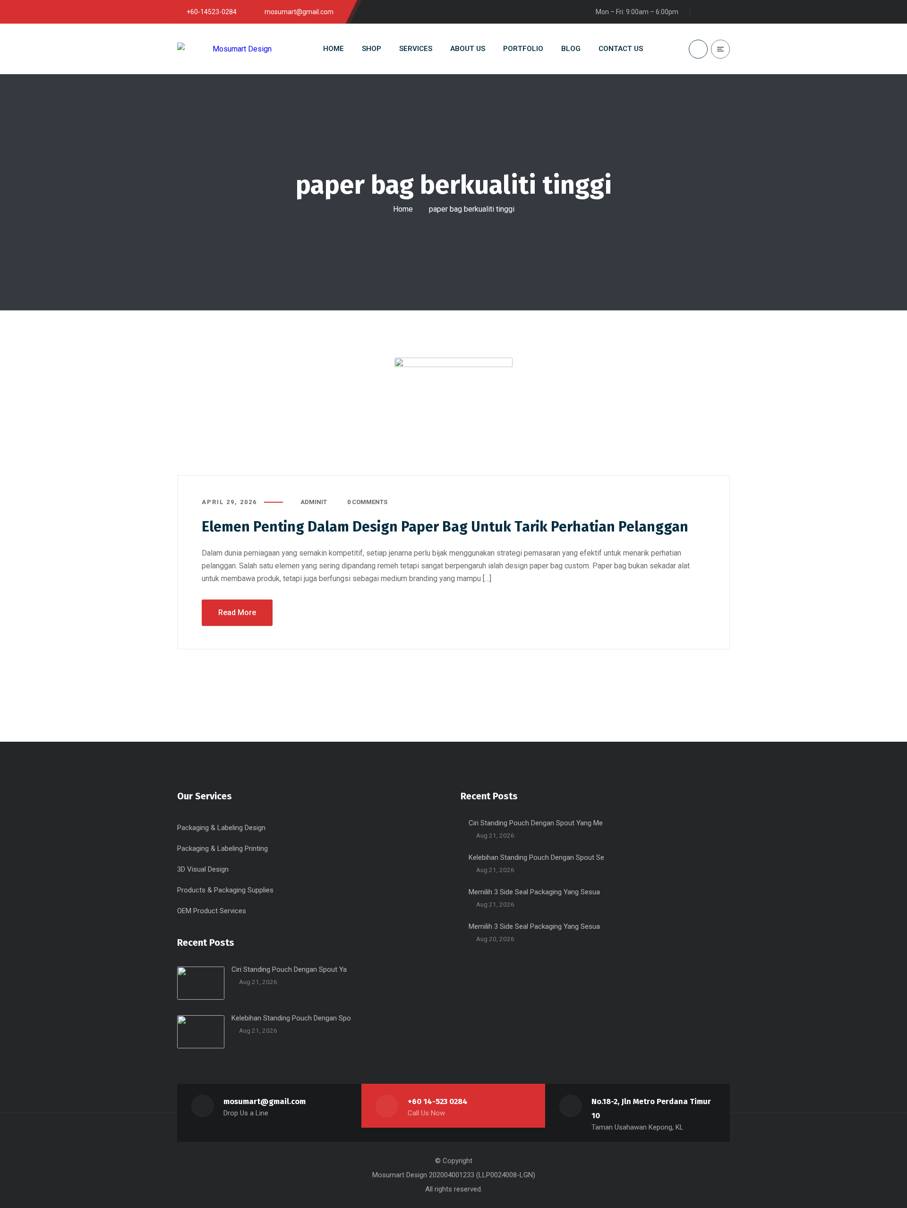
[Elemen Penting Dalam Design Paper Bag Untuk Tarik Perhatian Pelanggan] (453, 417)
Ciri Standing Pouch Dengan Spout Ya (289, 969)
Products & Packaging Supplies (225, 890)
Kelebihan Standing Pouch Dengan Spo (291, 1018)
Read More (237, 612)
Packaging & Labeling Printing (222, 848)
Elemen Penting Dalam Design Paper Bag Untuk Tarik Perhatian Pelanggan (445, 526)
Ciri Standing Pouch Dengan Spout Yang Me (536, 823)
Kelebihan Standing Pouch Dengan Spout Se (536, 857)
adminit (313, 501)
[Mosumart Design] (224, 49)
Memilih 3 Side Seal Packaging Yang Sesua (534, 892)
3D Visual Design (203, 869)
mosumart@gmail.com (264, 1101)
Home (403, 209)
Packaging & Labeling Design (221, 827)
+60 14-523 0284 (438, 1101)
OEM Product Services (211, 911)
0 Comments (367, 501)
